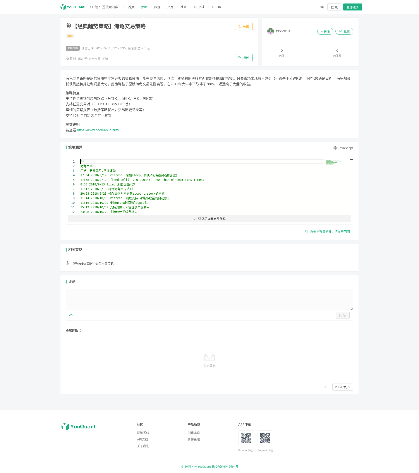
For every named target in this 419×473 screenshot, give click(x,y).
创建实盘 (194, 433)
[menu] (221, 7)
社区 (183, 7)
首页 (131, 7)
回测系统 (143, 433)
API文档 (199, 7)
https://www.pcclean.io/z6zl (98, 129)
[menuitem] (131, 7)
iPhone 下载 (245, 450)
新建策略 (194, 439)
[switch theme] (322, 6)
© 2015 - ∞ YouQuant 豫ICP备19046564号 (209, 466)
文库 (170, 7)
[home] (72, 7)
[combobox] (341, 387)
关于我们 (143, 446)
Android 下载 (265, 450)
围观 (157, 7)
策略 (144, 7)
